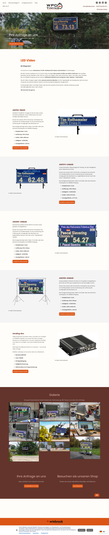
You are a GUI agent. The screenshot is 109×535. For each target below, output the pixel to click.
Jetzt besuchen (77, 486)
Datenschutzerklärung (24, 533)
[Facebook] (97, 3)
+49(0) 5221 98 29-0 (101, 6)
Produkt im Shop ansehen (20, 148)
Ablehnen (89, 530)
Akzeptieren (81, 530)
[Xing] (106, 3)
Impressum (36, 533)
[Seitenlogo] (54, 6)
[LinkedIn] (103, 3)
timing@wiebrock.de (89, 6)
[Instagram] (100, 3)
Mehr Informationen (62, 137)
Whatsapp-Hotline (102, 9)
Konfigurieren (44, 533)
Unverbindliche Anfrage (16, 44)
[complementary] (103, 532)
